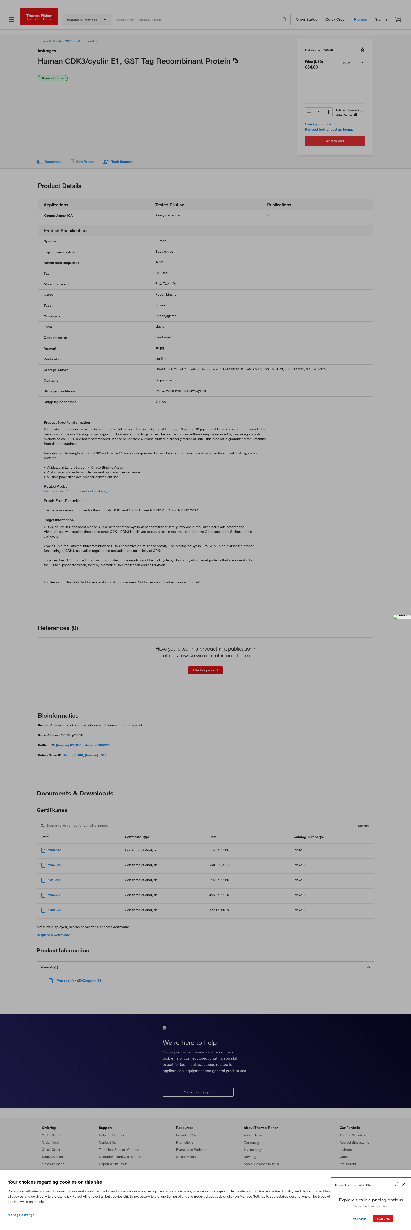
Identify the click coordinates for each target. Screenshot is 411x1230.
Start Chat (383, 1218)
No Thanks (359, 1218)
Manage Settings (21, 1215)
